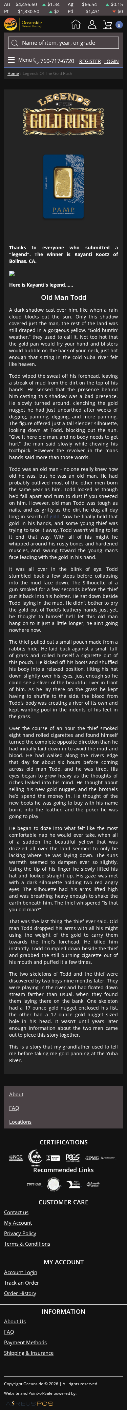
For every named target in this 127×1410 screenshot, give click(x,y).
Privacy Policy (20, 1233)
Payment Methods (25, 1342)
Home (77, 24)
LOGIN (111, 61)
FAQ (14, 1107)
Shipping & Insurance (29, 1352)
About (16, 1094)
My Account (94, 24)
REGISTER (90, 61)
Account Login (20, 1272)
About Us (15, 1321)
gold (55, 516)
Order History (20, 1293)
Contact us (16, 1212)
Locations (20, 1121)
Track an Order (21, 1282)
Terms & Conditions (27, 1243)
